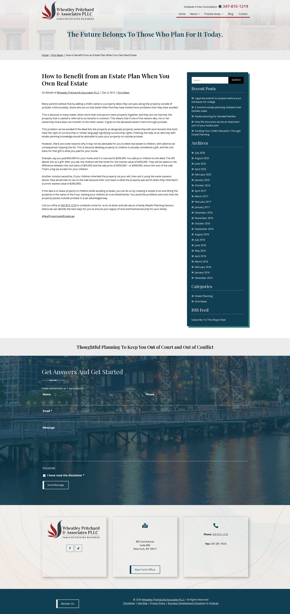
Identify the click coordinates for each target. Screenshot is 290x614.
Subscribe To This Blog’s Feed (209, 319)
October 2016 (202, 223)
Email (47, 411)
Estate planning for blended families (215, 116)
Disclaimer (49, 468)
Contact (243, 14)
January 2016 (202, 272)
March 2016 (201, 261)
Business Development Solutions (186, 603)
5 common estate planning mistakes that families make (216, 109)
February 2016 (203, 267)
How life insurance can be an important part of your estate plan (215, 123)
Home (182, 14)
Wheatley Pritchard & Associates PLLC (78, 92)
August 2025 (202, 158)
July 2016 (200, 239)
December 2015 (204, 278)
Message (49, 427)
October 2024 (202, 185)
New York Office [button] (145, 569)
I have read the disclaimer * (65, 475)
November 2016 (204, 218)
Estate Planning (204, 296)
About (193, 14)
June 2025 (200, 163)
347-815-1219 (235, 6)
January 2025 (202, 180)
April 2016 (200, 256)
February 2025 (203, 174)
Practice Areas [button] (213, 14)
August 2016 (202, 234)
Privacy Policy (157, 603)
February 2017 (203, 201)
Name (47, 394)
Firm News (123, 92)
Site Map (143, 603)
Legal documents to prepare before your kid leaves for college (216, 100)
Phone (150, 394)
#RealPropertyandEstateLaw (58, 216)
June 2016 (200, 245)
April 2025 (200, 169)
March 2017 (201, 196)
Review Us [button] (67, 603)
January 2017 (202, 207)
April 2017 (200, 191)
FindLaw (213, 603)
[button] (287, 592)
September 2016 (204, 229)
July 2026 (200, 152)
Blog (230, 14)
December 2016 (204, 212)
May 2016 (200, 250)
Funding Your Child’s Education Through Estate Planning (216, 132)
